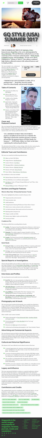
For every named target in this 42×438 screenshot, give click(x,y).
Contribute (36, 3)
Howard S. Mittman (14, 396)
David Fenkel (19, 265)
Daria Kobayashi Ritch (22, 317)
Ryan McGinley (7, 54)
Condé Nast (34, 393)
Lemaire (7, 237)
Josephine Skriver (20, 295)
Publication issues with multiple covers (13, 410)
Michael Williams (9, 185)
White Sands (35, 56)
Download (31, 74)
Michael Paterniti (10, 69)
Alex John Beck (20, 321)
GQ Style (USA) (28, 50)
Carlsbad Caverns (7, 57)
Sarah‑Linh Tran (9, 238)
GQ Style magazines (24, 399)
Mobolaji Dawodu (18, 167)
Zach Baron (8, 182)
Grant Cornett (10, 319)
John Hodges (26, 265)
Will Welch (8, 92)
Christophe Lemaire (28, 237)
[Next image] (39, 98)
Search (20, 2)
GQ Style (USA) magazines (9, 399)
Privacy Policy (26, 426)
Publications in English (9, 402)
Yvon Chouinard (9, 233)
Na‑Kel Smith (28, 295)
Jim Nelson (15, 394)
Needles (7, 227)
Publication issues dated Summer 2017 (13, 407)
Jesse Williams (9, 291)
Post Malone (8, 297)
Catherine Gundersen (19, 165)
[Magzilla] (14, 45)
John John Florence (10, 286)
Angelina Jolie (11, 73)
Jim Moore (17, 162)
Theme (25, 428)
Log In (28, 3)
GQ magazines (35, 399)
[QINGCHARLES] (12, 45)
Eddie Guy (14, 325)
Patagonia (7, 232)
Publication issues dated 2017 (10, 404)
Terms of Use (26, 423)
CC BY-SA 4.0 (35, 422)
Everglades (20, 57)
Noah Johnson (16, 172)
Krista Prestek (18, 169)
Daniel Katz (35, 265)
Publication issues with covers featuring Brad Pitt (16, 412)
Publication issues (22, 402)
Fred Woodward (17, 160)
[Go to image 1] (29, 111)
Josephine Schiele (33, 317)
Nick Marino (23, 172)
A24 (34, 254)
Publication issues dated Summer (29, 404)
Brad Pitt (14, 52)
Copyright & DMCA (27, 420)
